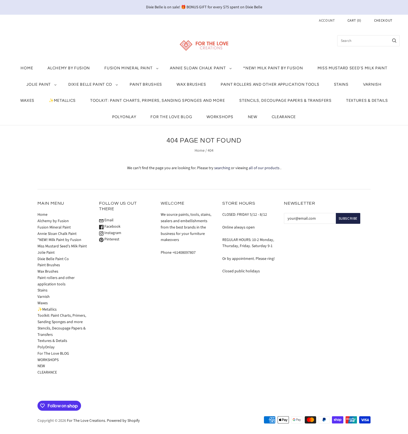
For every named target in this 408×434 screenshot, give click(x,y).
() (354, 20)
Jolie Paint (38, 84)
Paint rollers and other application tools (270, 84)
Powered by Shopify (123, 420)
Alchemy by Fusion (68, 68)
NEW (252, 117)
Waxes (27, 100)
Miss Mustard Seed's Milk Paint (352, 68)
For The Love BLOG (171, 117)
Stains (341, 84)
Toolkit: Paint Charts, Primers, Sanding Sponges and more (157, 100)
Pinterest (111, 239)
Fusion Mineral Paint (128, 68)
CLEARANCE (284, 117)
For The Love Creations (86, 420)
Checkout (383, 20)
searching (222, 168)
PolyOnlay (124, 117)
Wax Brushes (191, 84)
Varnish (372, 84)
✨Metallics (62, 100)
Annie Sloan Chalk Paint (198, 68)
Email (109, 220)
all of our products (264, 168)
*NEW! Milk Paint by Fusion (273, 68)
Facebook (112, 226)
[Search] (394, 40)
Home (27, 68)
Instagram (112, 233)
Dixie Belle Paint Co (90, 84)
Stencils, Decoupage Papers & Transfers (285, 100)
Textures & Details (367, 100)
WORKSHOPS (219, 117)
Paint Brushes (146, 84)
